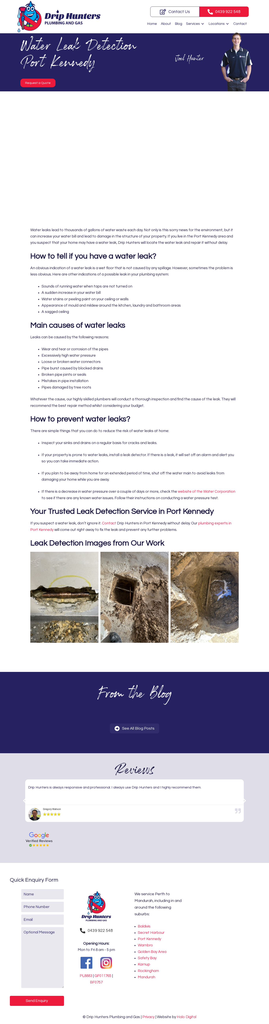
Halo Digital (186, 1017)
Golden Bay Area (152, 952)
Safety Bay (147, 958)
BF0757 (96, 982)
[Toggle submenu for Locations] (227, 24)
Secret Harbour (151, 933)
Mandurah (146, 977)
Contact (109, 523)
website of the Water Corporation (206, 491)
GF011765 (103, 976)
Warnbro (145, 945)
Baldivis (144, 926)
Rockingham (148, 971)
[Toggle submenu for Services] (202, 24)
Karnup (144, 964)
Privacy (148, 1017)
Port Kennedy (149, 939)
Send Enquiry (37, 1001)
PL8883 (86, 976)
